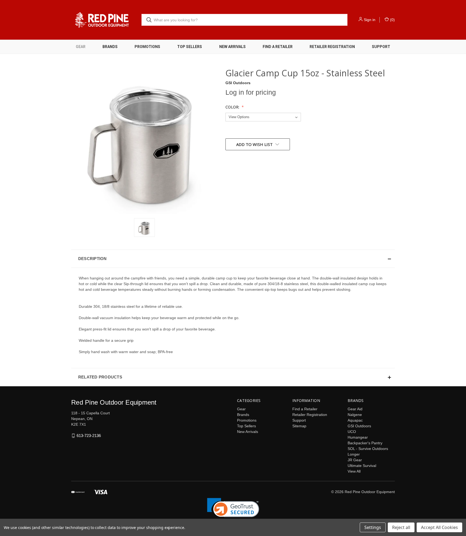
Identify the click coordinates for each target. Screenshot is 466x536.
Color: (232, 107)
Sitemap (299, 426)
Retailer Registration (332, 47)
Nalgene (355, 414)
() (392, 20)
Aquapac (355, 420)
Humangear (358, 437)
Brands (110, 47)
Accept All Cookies (439, 527)
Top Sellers (189, 47)
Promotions (147, 47)
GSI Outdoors (359, 426)
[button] (233, 259)
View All (354, 471)
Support (381, 47)
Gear (80, 47)
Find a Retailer (278, 47)
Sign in (369, 20)
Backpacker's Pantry (365, 443)
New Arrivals (232, 47)
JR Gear (355, 460)
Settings (372, 527)
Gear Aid (355, 409)
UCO (352, 431)
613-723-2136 (89, 435)
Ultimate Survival (362, 465)
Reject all (401, 527)
